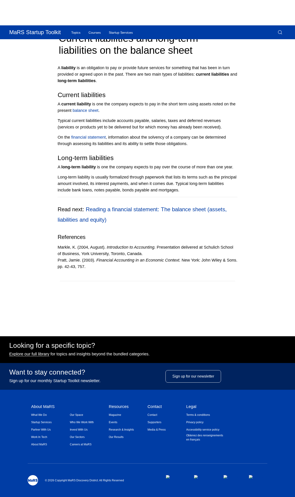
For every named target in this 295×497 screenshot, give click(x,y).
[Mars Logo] (33, 480)
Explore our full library (29, 354)
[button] (280, 32)
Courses (94, 32)
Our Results (116, 437)
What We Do (39, 415)
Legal (191, 407)
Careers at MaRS (80, 444)
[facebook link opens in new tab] (176, 476)
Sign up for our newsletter (193, 376)
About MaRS (43, 407)
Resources (119, 407)
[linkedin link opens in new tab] (232, 476)
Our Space (76, 415)
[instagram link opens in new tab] (205, 476)
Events (113, 422)
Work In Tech (39, 437)
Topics (75, 32)
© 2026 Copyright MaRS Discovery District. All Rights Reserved (84, 480)
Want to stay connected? (47, 372)
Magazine (115, 415)
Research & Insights (121, 429)
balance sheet (85, 110)
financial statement (88, 137)
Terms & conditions (198, 415)
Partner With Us (41, 429)
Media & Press (157, 429)
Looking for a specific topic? (52, 345)
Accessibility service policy (202, 429)
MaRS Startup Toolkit (35, 32)
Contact (155, 407)
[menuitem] (50, 415)
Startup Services (41, 422)
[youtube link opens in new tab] (258, 476)
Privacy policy (195, 422)
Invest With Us (79, 429)
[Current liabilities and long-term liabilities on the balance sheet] (215, 288)
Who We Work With (82, 422)
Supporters (154, 422)
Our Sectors (77, 437)
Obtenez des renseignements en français (204, 437)
